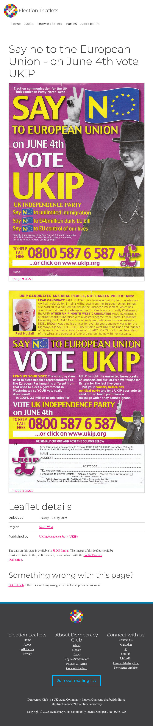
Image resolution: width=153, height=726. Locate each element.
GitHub (125, 654)
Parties (71, 23)
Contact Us (125, 640)
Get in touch (16, 585)
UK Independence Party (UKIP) (58, 536)
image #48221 (22, 278)
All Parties (27, 649)
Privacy (27, 654)
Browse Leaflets (50, 23)
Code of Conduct (76, 668)
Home (16, 23)
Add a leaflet (90, 23)
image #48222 (22, 490)
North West (46, 527)
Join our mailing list (76, 681)
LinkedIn (125, 658)
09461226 (120, 712)
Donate (76, 650)
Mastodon (126, 644)
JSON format (61, 550)
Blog (76, 654)
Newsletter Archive (126, 667)
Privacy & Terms (76, 663)
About (29, 23)
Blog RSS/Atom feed (76, 659)
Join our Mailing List (126, 663)
